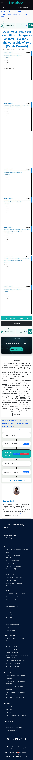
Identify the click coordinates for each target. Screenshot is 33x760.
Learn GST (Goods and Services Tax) (16, 715)
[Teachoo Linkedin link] (25, 739)
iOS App (8, 541)
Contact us (20, 745)
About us (12, 745)
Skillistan (8, 603)
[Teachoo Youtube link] (20, 739)
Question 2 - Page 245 (16, 454)
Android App (9, 538)
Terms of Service (12, 747)
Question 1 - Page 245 (16, 444)
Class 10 (19, 7)
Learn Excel (9, 709)
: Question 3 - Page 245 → (16, 318)
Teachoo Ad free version (12, 597)
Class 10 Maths (10, 615)
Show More (16, 414)
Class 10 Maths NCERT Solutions (15, 660)
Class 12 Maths (10, 627)
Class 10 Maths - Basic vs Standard (15, 727)
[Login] (29, 2)
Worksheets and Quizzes (13, 600)
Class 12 (4, 7)
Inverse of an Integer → (16, 480)
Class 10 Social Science (12, 624)
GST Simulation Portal (12, 606)
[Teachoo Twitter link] (16, 739)
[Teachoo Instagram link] (12, 739)
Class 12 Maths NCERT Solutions (15, 667)
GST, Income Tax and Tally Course (15, 593)
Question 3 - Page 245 (11, 463)
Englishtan (9, 724)
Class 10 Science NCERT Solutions (16, 698)
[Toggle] (3, 2)
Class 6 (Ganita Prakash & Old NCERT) (11, 12)
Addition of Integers (10, 435)
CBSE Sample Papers (12, 730)
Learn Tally (9, 712)
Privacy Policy (22, 747)
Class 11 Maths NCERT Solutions (15, 664)
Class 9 (25, 7)
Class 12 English (10, 630)
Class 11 (11, 7)
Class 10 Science (11, 618)
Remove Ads (16, 323)
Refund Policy (9, 748)
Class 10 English (10, 621)
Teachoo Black (19, 513)
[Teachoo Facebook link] (8, 739)
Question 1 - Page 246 (16, 472)
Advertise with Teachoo (21, 748)
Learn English (10, 706)
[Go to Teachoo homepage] (16, 2)
